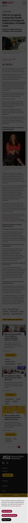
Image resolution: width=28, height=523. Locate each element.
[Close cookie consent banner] (25, 501)
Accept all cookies (7, 511)
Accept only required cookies (9, 515)
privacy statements (16, 505)
